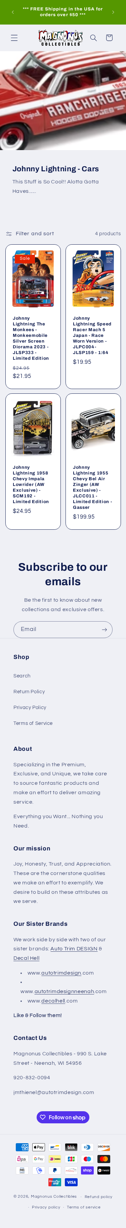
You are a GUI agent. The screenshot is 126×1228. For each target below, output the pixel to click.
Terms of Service (33, 723)
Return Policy (29, 691)
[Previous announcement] (12, 12)
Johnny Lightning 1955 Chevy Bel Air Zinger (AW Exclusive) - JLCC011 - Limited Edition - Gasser (92, 487)
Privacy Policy (29, 707)
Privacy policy (46, 1207)
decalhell (53, 1001)
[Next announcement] (113, 12)
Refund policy (99, 1197)
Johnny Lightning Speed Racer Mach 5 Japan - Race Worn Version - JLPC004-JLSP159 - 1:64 (92, 335)
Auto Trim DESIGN (73, 948)
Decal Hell (26, 958)
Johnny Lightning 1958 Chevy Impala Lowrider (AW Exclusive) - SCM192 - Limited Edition (31, 484)
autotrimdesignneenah (64, 991)
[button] (14, 37)
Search (22, 675)
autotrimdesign (61, 973)
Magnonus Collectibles (54, 1197)
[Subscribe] (104, 629)
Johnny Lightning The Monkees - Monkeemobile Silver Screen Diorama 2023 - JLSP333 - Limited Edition (31, 337)
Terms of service (84, 1207)
